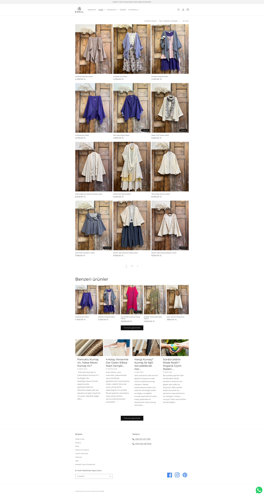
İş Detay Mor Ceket (82, 135)
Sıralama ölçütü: (151, 21)
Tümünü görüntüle (132, 328)
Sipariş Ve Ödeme (82, 450)
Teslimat (78, 457)
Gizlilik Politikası (81, 453)
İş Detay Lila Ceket (120, 76)
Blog (77, 446)
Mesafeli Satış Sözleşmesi (85, 464)
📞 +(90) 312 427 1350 (141, 439)
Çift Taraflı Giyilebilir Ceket (85, 253)
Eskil (81, 491)
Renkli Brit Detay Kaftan (122, 194)
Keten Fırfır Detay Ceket (160, 135)
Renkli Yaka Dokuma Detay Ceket (125, 253)
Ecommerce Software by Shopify (94, 491)
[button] (101, 10)
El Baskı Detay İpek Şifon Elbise (153, 317)
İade (76, 461)
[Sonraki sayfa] (137, 266)
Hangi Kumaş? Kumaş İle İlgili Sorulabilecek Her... (143, 364)
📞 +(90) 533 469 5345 (141, 444)
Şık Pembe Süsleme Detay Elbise (130, 317)
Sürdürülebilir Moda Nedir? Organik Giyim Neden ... (172, 364)
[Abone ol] (110, 476)
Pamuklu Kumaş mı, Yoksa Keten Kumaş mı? (88, 362)
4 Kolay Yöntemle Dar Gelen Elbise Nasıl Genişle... (117, 362)
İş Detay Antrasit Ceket (159, 76)
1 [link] (126, 266)
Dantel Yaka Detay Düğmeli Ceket (164, 253)
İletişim (78, 443)
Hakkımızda (79, 439)
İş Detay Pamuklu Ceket (84, 76)
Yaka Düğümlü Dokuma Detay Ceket (88, 194)
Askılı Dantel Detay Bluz (175, 317)
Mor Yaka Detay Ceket (121, 135)
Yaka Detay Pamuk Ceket (160, 194)
